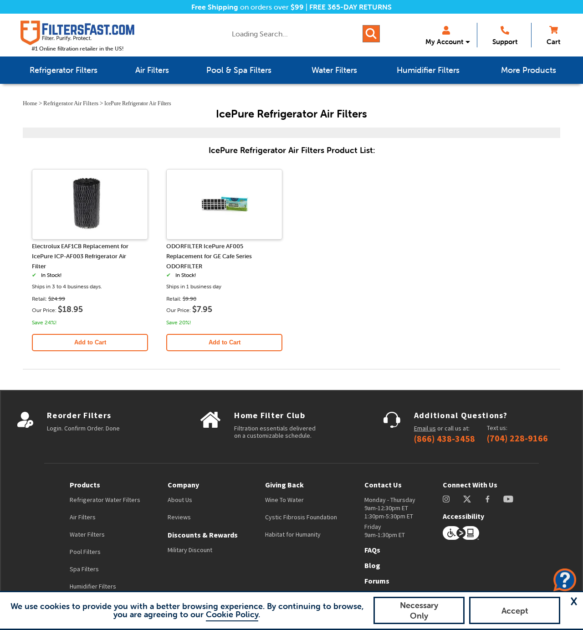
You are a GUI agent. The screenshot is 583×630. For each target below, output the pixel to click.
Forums (376, 580)
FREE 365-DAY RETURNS (350, 6)
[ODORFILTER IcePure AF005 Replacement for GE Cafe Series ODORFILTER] (224, 235)
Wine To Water (284, 500)
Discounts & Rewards (203, 534)
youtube (508, 499)
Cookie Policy (232, 614)
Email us (425, 428)
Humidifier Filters (93, 586)
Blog (372, 565)
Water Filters (87, 534)
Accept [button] (514, 610)
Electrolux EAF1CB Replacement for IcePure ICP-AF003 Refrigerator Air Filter (80, 256)
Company (183, 484)
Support (504, 41)
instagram (446, 499)
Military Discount (190, 550)
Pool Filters (85, 552)
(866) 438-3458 (444, 438)
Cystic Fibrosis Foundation (301, 517)
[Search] (371, 33)
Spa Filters (84, 569)
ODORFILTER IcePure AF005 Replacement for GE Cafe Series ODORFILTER (209, 256)
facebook (488, 499)
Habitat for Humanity (293, 534)
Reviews (179, 517)
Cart (553, 41)
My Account (444, 41)
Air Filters (83, 517)
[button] (574, 601)
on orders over (247, 6)
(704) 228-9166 (517, 438)
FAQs (372, 549)
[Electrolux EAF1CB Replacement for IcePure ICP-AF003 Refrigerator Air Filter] (90, 235)
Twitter (467, 499)
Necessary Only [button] (419, 610)
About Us (180, 500)
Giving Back (284, 484)
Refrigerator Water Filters (105, 500)
